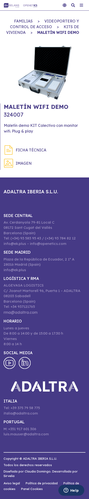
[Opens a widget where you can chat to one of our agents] (71, 491)
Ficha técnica (31, 150)
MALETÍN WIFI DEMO (58, 32)
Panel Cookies (32, 489)
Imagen (24, 163)
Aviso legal (12, 483)
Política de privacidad (42, 483)
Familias (23, 21)
